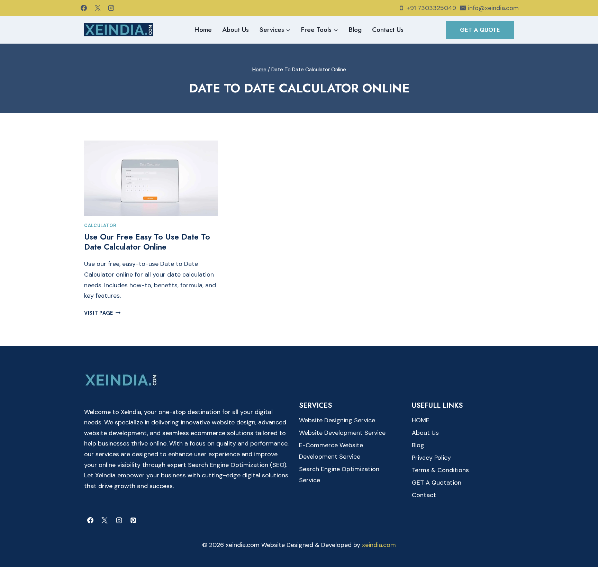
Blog (355, 29)
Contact (424, 495)
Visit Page (102, 313)
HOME (420, 420)
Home (203, 29)
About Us (235, 29)
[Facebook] (84, 8)
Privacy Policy (431, 457)
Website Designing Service (337, 420)
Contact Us (388, 29)
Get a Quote (480, 30)
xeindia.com (379, 545)
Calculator (100, 225)
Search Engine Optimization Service (339, 474)
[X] (97, 8)
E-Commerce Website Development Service (331, 450)
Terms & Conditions (440, 470)
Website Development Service (342, 433)
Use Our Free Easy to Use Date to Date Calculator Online (147, 242)
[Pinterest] (133, 520)
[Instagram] (111, 8)
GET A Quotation (436, 482)
